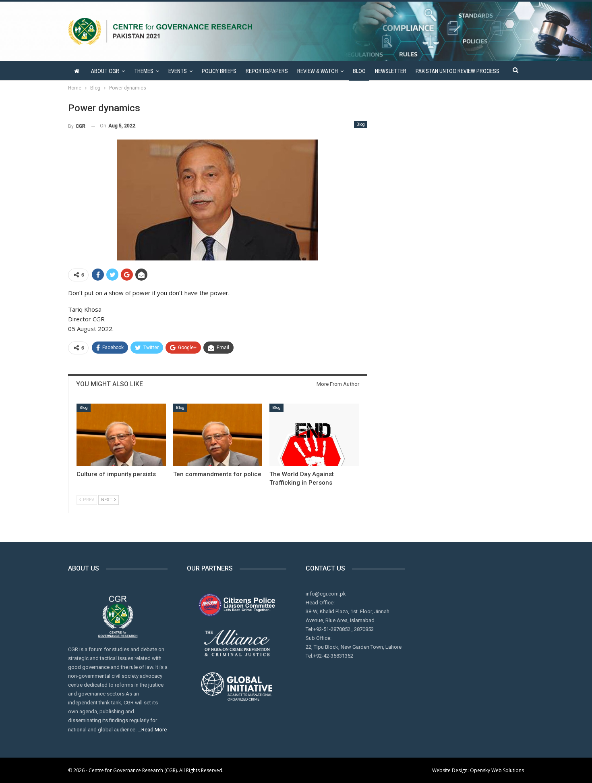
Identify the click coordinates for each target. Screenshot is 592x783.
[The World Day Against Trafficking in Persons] (314, 435)
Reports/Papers (267, 71)
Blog (359, 71)
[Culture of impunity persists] (121, 435)
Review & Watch (317, 71)
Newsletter (390, 71)
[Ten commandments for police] (218, 435)
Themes (143, 71)
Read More (154, 730)
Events (177, 71)
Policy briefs (219, 71)
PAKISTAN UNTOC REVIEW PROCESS (457, 71)
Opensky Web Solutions (497, 770)
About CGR (105, 71)
